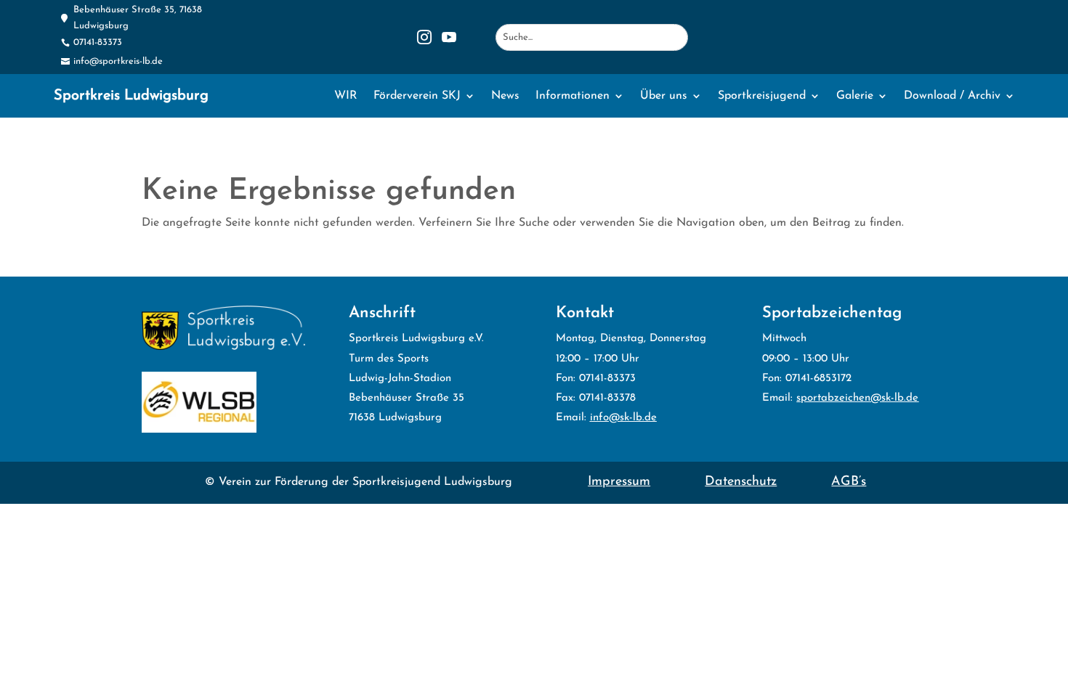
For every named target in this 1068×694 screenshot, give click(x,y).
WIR (345, 96)
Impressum (619, 482)
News (505, 96)
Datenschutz (741, 482)
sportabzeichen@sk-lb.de (857, 398)
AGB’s (848, 482)
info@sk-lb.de (623, 417)
